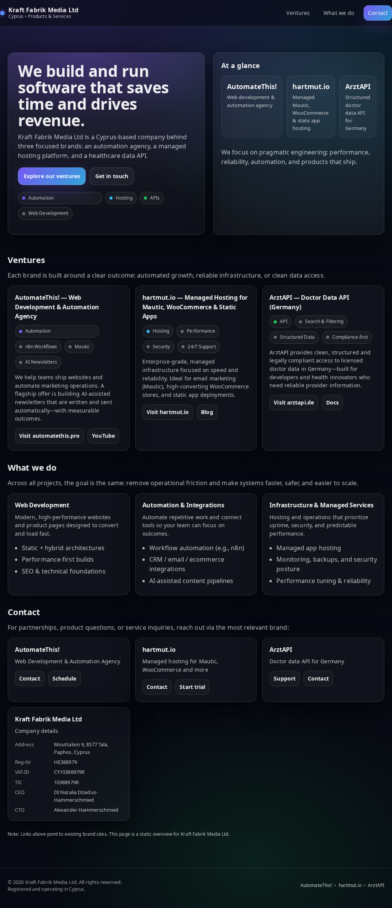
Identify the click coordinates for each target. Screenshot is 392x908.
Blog (207, 412)
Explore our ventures (52, 176)
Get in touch (111, 176)
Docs (332, 402)
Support (285, 678)
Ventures (298, 12)
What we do (338, 12)
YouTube (103, 435)
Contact (378, 12)
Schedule (64, 678)
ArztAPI (376, 885)
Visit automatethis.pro (49, 435)
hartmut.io (350, 885)
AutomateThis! (316, 885)
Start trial (192, 686)
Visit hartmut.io (168, 412)
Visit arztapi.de (294, 402)
